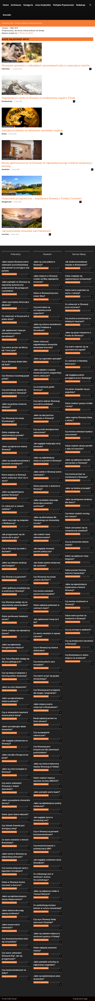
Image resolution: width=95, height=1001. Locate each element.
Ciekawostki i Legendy (9, 61)
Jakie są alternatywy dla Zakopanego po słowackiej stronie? (46, 520)
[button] (90, 5)
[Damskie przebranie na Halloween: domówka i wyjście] (32, 117)
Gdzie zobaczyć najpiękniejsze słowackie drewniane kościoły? (45, 344)
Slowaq (4, 134)
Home (6, 5)
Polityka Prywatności (63, 5)
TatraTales (5, 234)
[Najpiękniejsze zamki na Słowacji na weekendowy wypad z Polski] (38, 85)
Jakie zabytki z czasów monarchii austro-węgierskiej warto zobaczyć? (47, 373)
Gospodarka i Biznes (8, 159)
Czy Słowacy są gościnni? (14, 577)
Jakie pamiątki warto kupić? (46, 792)
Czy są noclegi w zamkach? (78, 629)
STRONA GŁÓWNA (25, 33)
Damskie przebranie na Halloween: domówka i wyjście (32, 130)
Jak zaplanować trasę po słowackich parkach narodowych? (14, 333)
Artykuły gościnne (7, 126)
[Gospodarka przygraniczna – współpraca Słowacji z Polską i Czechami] (42, 185)
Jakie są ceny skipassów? (14, 687)
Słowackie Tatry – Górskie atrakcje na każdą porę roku (22, 23)
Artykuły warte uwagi (80, 999)
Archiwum (16, 5)
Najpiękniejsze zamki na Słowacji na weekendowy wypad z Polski (38, 97)
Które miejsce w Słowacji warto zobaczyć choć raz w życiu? (15, 478)
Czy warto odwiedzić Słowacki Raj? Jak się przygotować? (12, 956)
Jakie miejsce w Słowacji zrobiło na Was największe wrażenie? (46, 279)
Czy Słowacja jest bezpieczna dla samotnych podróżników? (46, 749)
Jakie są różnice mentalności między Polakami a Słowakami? (47, 327)
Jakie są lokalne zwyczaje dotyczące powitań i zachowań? (45, 503)
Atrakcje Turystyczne (8, 94)
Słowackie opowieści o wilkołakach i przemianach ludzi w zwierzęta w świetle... (46, 65)
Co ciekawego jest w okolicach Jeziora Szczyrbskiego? (43, 877)
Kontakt (7, 15)
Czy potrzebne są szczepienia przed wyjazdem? (42, 310)
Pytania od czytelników (9, 274)
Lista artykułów (43, 5)
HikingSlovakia (7, 202)
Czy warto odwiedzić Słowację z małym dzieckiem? (12, 786)
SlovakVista (6, 169)
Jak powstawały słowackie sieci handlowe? (26, 230)
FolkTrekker (6, 69)
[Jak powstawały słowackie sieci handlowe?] (26, 218)
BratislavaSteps (7, 101)
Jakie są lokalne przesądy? (78, 488)
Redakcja (80, 5)
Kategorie (28, 5)
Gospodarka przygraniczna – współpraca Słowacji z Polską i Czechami (42, 198)
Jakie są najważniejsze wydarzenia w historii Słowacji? (76, 587)
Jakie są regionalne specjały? (47, 358)
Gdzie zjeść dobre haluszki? (15, 814)
